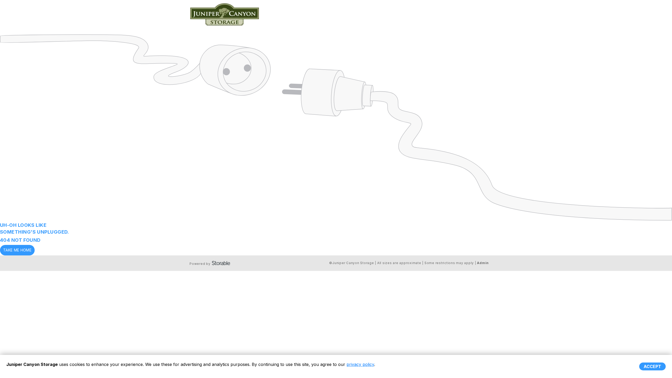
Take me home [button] (17, 250)
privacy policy (360, 364)
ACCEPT (652, 366)
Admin (483, 263)
